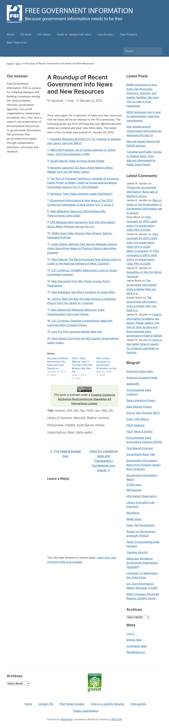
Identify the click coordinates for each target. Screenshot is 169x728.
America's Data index (139, 371)
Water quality (84, 432)
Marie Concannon (137, 251)
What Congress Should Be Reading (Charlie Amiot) (142, 596)
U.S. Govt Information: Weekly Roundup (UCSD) (142, 586)
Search (158, 51)
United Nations (56, 432)
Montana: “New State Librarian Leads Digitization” (81, 193)
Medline (92, 417)
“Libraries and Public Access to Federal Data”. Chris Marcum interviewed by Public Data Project (144, 158)
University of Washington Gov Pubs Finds (142, 575)
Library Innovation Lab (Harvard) (140, 504)
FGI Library (44, 34)
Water (71, 432)
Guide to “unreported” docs (74, 34)
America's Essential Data (141, 377)
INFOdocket (133, 490)
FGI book (26, 34)
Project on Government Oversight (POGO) (140, 533)
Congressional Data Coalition (138, 392)
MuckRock (132, 512)
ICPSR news (133, 484)
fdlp (82, 410)
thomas (99, 424)
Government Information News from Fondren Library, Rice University (143, 465)
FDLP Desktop (135, 425)
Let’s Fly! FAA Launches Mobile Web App (76, 331)
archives (60, 410)
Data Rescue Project (139, 406)
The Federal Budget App (65, 453)
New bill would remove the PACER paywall (143, 143)
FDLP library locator (71, 704)
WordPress (66, 719)
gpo (97, 410)
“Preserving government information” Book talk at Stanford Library (142, 192)
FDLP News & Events (139, 431)
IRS (111, 410)
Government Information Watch (141, 477)
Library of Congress (59, 417)
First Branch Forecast (139, 448)
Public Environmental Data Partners (142, 544)
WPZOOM (116, 719)
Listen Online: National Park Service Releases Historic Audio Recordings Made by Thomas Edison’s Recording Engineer (82, 248)
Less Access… (106, 34)
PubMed (70, 424)
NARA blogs (133, 519)
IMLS (104, 410)
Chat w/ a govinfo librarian (107, 704)
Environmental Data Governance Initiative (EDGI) (144, 440)
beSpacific (133, 383)
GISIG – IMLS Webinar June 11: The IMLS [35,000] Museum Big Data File (82, 365)
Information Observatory (141, 496)
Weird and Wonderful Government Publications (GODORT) (142, 563)
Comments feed (136, 646)
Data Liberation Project (140, 400)
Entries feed (133, 639)
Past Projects (128, 34)
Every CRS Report (137, 419)
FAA (75, 410)
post (18, 63)
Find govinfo (138, 704)
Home (10, 63)
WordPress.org (135, 652)
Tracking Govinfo (137, 552)
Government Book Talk (140, 454)
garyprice (57, 100)
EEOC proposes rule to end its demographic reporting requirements (143, 116)
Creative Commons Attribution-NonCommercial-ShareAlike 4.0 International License (86, 399)
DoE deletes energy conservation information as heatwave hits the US (143, 131)
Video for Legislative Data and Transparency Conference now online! (103, 460)
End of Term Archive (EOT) (143, 412)
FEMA (90, 410)
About (10, 34)
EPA (69, 410)
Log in (130, 633)
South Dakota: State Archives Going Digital (77, 160)
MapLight (79, 417)
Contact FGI (45, 704)
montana (103, 417)
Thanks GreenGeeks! (85, 710)
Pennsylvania (55, 424)
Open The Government (140, 525)
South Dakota (85, 424)
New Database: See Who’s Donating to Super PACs (83, 292)
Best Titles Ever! (17, 42)
